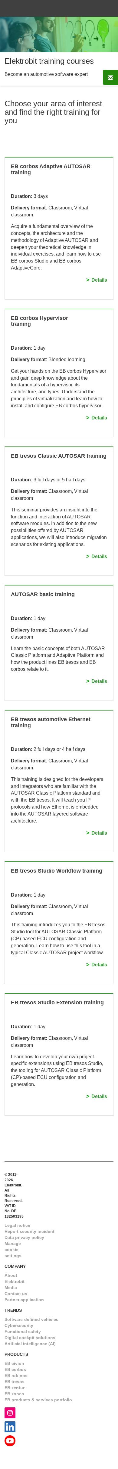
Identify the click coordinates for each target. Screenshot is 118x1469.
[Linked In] (10, 1426)
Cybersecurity (19, 1325)
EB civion (14, 1363)
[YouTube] (10, 1440)
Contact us (16, 1293)
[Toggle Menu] (106, 8)
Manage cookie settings (13, 1249)
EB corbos (15, 1369)
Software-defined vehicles (31, 1319)
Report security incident (29, 1231)
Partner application (24, 1299)
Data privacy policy (24, 1237)
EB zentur (15, 1387)
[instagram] (10, 1412)
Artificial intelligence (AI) (30, 1343)
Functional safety (23, 1331)
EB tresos (15, 1381)
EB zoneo (14, 1393)
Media (11, 1287)
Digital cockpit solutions (30, 1337)
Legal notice (17, 1225)
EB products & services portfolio (38, 1399)
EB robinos (16, 1375)
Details (99, 280)
